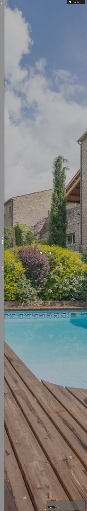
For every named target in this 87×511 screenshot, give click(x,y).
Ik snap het (51, 507)
